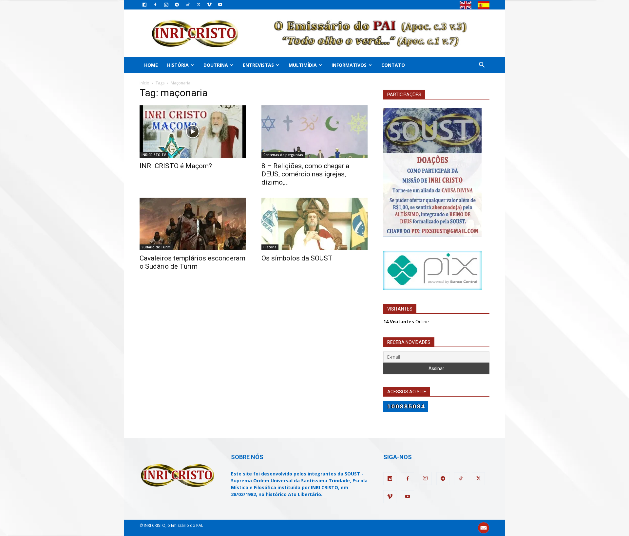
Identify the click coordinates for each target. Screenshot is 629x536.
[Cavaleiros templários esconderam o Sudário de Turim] (193, 224)
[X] (198, 4)
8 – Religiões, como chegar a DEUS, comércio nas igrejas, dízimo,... (305, 174)
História (178, 65)
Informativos (349, 65)
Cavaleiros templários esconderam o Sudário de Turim (192, 262)
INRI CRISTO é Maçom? (176, 166)
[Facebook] (155, 4)
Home (151, 65)
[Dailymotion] (144, 4)
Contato (393, 65)
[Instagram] (166, 4)
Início (144, 83)
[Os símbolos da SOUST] (314, 224)
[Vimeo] (209, 4)
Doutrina (215, 65)
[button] (481, 66)
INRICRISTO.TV (154, 154)
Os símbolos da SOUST (297, 258)
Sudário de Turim (156, 247)
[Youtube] (220, 4)
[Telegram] (177, 4)
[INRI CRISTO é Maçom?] (193, 131)
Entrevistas (258, 65)
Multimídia (303, 65)
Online (406, 321)
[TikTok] (188, 4)
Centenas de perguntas (283, 154)
